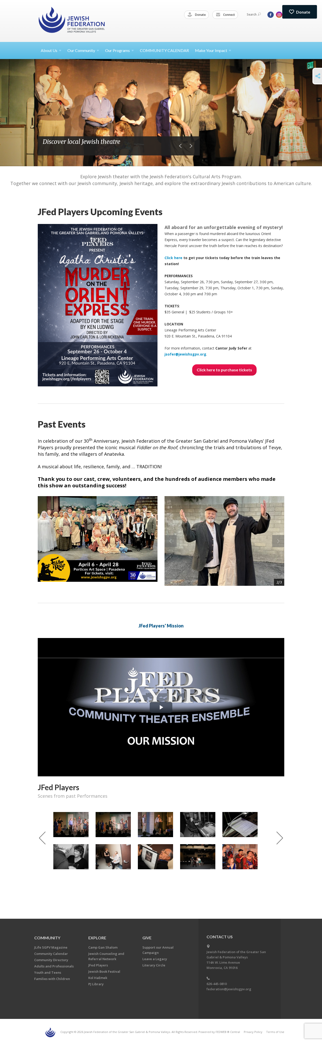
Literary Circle (153, 965)
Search (252, 14)
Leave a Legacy (154, 959)
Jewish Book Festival (104, 971)
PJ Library (96, 984)
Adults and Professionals (54, 966)
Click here (174, 257)
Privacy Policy (253, 1032)
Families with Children (52, 978)
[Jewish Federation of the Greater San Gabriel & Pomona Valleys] (72, 20)
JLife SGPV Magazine (50, 947)
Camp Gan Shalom (102, 947)
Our (117, 50)
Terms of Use (275, 1032)
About (49, 50)
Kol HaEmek (97, 977)
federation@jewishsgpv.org (229, 989)
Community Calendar (51, 953)
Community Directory (51, 960)
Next (191, 146)
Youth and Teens (47, 972)
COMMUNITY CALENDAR (164, 50)
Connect (228, 15)
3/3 (279, 582)
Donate (200, 15)
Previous (180, 146)
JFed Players (98, 965)
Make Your (211, 50)
